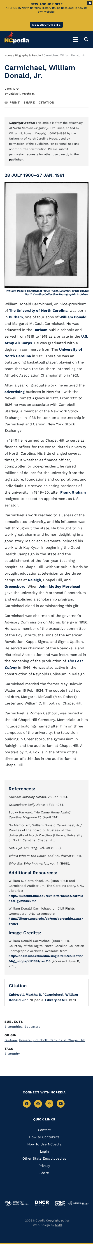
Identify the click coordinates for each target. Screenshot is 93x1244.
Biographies (14, 1026)
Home (8, 55)
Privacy (44, 1166)
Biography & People (28, 55)
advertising (15, 392)
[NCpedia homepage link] (17, 37)
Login (44, 1151)
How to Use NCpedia (44, 1144)
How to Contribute (44, 1137)
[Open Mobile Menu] (75, 39)
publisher (16, 159)
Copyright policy (58, 1220)
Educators (32, 1026)
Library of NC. (56, 1000)
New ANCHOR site (46, 24)
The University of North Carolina (38, 310)
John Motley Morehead (59, 586)
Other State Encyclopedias (44, 1158)
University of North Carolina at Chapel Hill (52, 1040)
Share (29, 102)
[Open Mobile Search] (84, 39)
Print (14, 102)
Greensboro (15, 586)
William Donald (72, 317)
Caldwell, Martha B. (22, 93)
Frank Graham (73, 492)
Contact (44, 1130)
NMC (58, 1225)
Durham (16, 317)
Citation (46, 102)
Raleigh (34, 580)
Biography (12, 1053)
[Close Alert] (89, 3)
